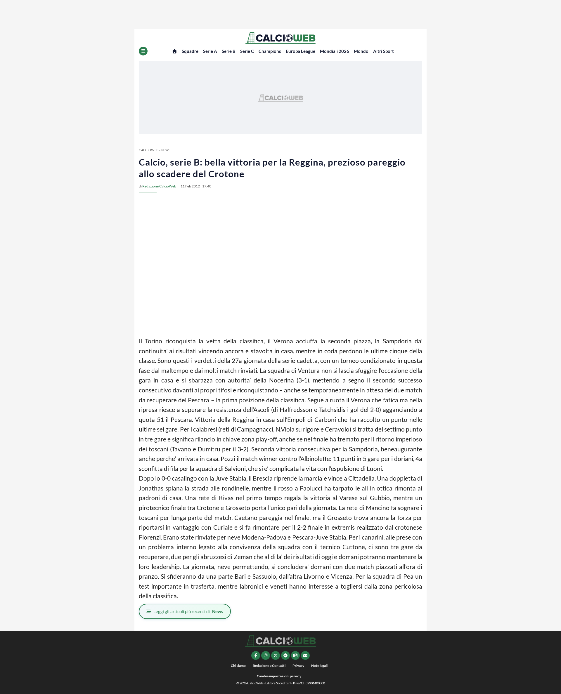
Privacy (298, 665)
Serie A (210, 51)
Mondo (361, 51)
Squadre (190, 51)
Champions (270, 51)
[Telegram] (285, 655)
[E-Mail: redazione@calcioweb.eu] (305, 655)
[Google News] (295, 655)
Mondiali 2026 (334, 51)
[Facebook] (255, 655)
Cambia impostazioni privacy (279, 676)
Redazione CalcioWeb (159, 186)
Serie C (247, 51)
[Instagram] (265, 655)
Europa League (300, 51)
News (166, 150)
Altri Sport (383, 51)
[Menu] (143, 51)
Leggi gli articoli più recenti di (188, 611)
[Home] (174, 51)
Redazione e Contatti (269, 665)
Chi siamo (238, 665)
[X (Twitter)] (275, 655)
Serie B (229, 51)
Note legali (319, 665)
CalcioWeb (148, 150)
